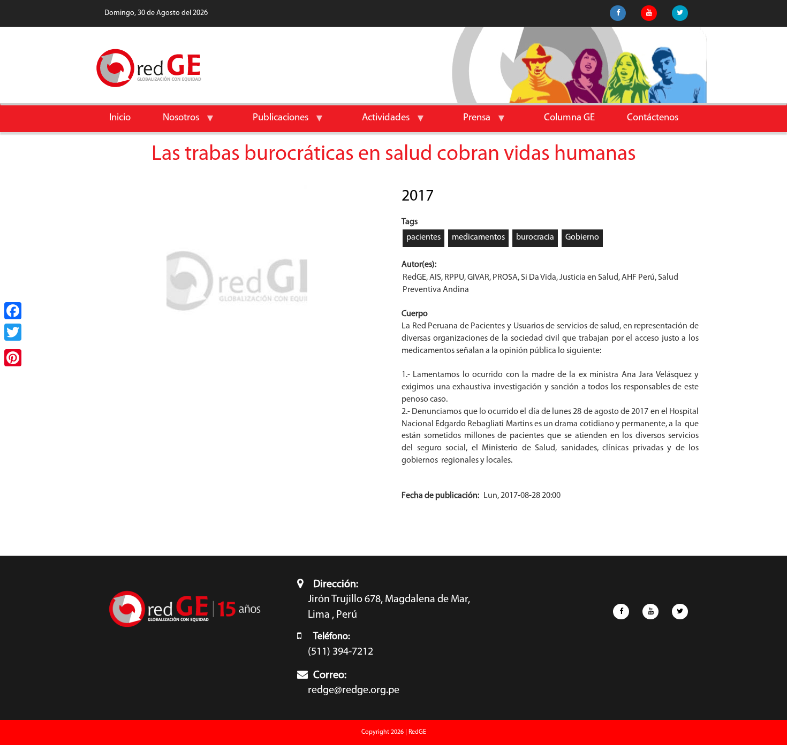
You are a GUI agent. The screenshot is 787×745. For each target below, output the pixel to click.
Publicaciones (272, 122)
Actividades (378, 122)
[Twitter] (13, 332)
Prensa (468, 122)
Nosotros (173, 122)
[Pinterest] (13, 357)
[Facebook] (13, 310)
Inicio (120, 118)
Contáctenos (652, 118)
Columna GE (569, 118)
